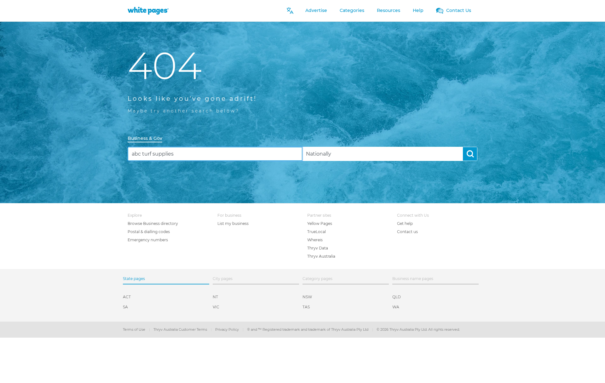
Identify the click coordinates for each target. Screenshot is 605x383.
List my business (233, 223)
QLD (396, 296)
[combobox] (215, 154)
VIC (216, 307)
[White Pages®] (148, 10)
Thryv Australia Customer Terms (180, 329)
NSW (307, 296)
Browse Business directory (153, 223)
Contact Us (458, 10)
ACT (127, 296)
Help (418, 10)
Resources (388, 10)
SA (125, 307)
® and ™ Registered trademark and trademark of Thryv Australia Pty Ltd (308, 329)
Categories (352, 10)
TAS (306, 307)
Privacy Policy (227, 329)
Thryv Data (317, 248)
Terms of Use (134, 329)
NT (215, 296)
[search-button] (470, 154)
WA (395, 307)
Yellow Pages (319, 223)
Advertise (316, 10)
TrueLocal (316, 231)
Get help (405, 223)
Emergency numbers (148, 239)
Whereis (315, 239)
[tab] (147, 138)
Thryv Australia (321, 256)
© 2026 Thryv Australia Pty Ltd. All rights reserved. (418, 329)
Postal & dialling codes (149, 231)
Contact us (407, 231)
